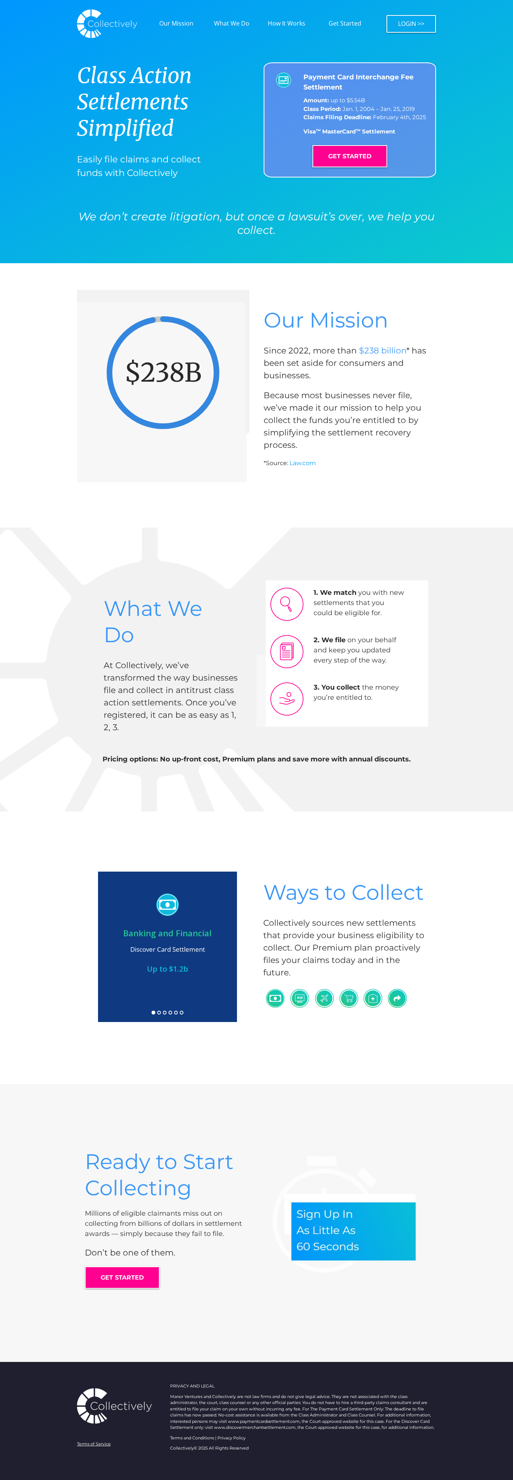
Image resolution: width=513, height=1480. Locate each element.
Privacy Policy (231, 1438)
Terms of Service (94, 1444)
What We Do (231, 23)
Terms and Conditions (192, 1438)
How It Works (286, 23)
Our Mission (176, 23)
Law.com (303, 463)
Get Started (345, 23)
